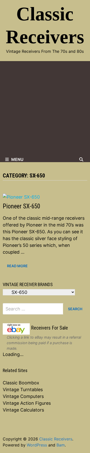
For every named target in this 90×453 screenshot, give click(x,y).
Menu (17, 159)
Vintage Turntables (23, 389)
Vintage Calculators (23, 410)
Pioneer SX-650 (21, 206)
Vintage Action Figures (27, 403)
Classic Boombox (21, 382)
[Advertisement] (45, 109)
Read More (17, 266)
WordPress (37, 444)
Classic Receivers (55, 438)
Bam (60, 444)
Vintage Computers (23, 396)
